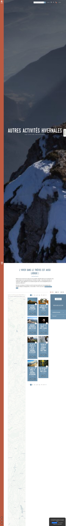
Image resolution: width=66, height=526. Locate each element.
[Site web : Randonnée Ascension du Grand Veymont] (35, 333)
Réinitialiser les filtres (58, 305)
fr (59, 2)
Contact (48, 2)
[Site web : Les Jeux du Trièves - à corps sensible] (46, 333)
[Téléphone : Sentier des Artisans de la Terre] (42, 314)
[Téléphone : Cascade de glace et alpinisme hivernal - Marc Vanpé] (41, 355)
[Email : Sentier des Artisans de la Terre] (45, 314)
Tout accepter (54, 522)
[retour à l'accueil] (2, 2)
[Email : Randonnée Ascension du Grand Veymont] (32, 333)
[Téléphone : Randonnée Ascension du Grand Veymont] (30, 333)
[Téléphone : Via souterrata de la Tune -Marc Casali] (42, 376)
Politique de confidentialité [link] (57, 524)
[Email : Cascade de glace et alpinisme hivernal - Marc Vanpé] (43, 355)
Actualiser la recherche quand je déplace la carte (17, 296)
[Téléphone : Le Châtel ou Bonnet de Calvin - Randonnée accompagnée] (30, 379)
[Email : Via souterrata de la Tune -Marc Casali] (45, 376)
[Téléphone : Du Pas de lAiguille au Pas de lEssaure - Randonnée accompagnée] (30, 357)
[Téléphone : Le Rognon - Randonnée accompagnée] (30, 314)
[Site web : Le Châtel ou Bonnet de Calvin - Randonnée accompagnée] (35, 379)
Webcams (51, 2)
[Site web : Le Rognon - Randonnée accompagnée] (35, 314)
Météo (53, 2)
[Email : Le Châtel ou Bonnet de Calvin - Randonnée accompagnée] (32, 379)
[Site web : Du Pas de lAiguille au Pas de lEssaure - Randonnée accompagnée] (35, 357)
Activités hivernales (56, 312)
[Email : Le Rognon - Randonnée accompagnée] (32, 314)
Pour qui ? (54, 316)
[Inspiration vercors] (64, 133)
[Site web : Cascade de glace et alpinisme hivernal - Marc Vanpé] (46, 355)
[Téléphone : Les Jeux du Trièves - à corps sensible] (41, 333)
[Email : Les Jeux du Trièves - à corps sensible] (43, 333)
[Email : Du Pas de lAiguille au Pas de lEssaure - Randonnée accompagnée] (32, 357)
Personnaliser (60, 522)
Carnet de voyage (55, 2)
